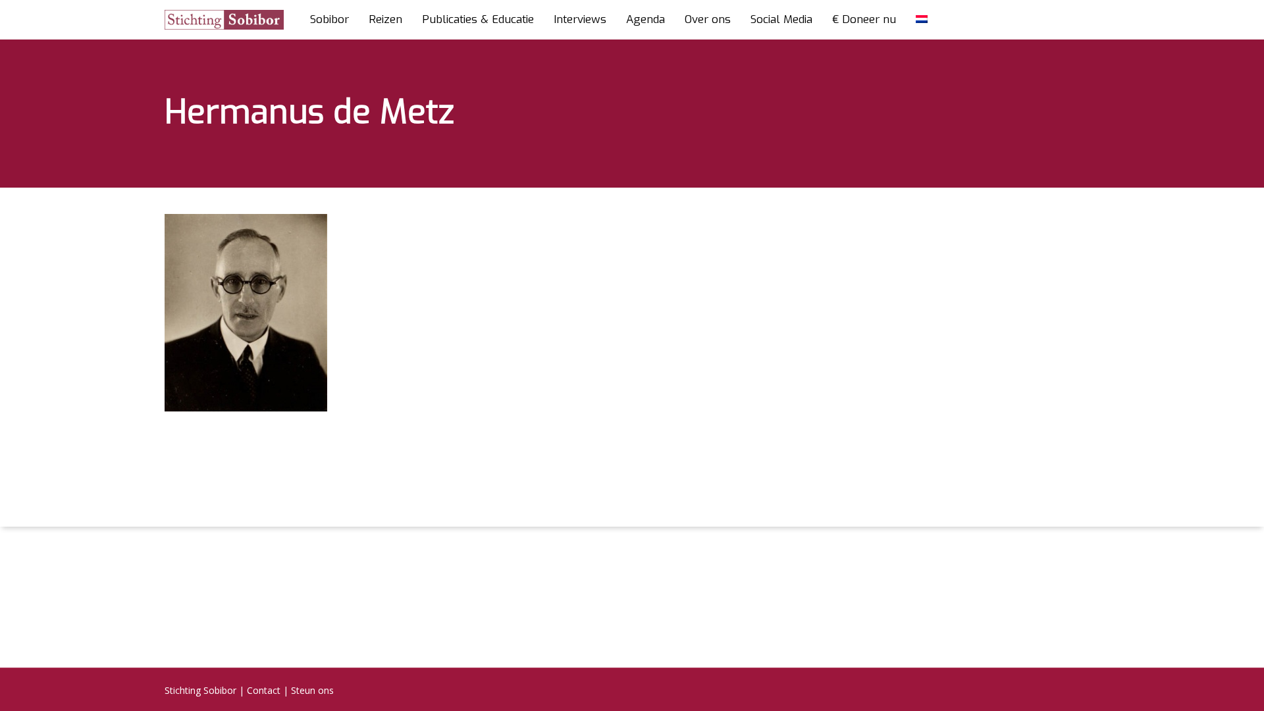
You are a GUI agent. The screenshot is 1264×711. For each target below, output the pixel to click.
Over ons (708, 19)
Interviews (580, 19)
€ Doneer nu (864, 19)
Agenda (645, 19)
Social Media (781, 19)
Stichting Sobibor (200, 690)
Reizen (385, 19)
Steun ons (312, 690)
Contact (263, 690)
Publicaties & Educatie (478, 19)
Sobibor (329, 19)
